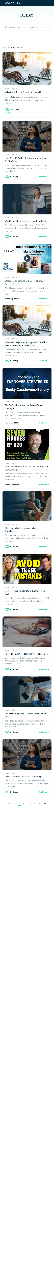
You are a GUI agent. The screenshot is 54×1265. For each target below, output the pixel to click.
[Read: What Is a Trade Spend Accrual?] (27, 68)
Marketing (15, 109)
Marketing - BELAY (12, 298)
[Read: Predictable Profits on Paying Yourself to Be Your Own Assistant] (27, 444)
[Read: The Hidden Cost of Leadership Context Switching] (27, 506)
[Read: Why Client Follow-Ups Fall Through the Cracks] (27, 199)
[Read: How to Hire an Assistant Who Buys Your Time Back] (27, 569)
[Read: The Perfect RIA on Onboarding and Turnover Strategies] (27, 383)
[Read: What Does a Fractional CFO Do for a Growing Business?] (27, 259)
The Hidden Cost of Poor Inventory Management (26, 653)
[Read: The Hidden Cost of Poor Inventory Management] (27, 631)
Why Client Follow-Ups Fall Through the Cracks (26, 221)
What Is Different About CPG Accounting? (23, 776)
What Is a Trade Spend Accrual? (23, 92)
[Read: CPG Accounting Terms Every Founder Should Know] (27, 691)
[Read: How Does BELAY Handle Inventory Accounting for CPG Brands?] (27, 136)
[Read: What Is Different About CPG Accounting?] (27, 754)
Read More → (10, 113)
